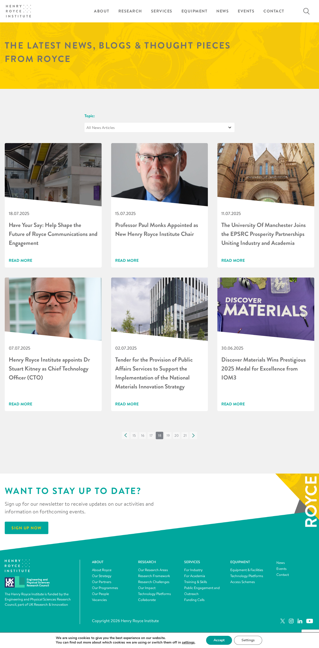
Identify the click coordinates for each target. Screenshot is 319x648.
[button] (125, 435)
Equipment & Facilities (246, 570)
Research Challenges (153, 582)
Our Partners (101, 582)
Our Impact (147, 588)
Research (130, 11)
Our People (100, 594)
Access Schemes (242, 582)
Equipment (194, 11)
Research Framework (154, 576)
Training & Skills (195, 582)
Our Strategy (101, 576)
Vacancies (99, 599)
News (222, 11)
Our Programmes (105, 588)
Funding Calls (194, 599)
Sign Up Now (26, 528)
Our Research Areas (153, 570)
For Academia (194, 576)
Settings (248, 640)
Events (246, 11)
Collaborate (147, 599)
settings (188, 642)
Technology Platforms (154, 594)
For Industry (193, 570)
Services (161, 11)
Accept (219, 640)
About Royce (101, 570)
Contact (273, 11)
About (101, 11)
